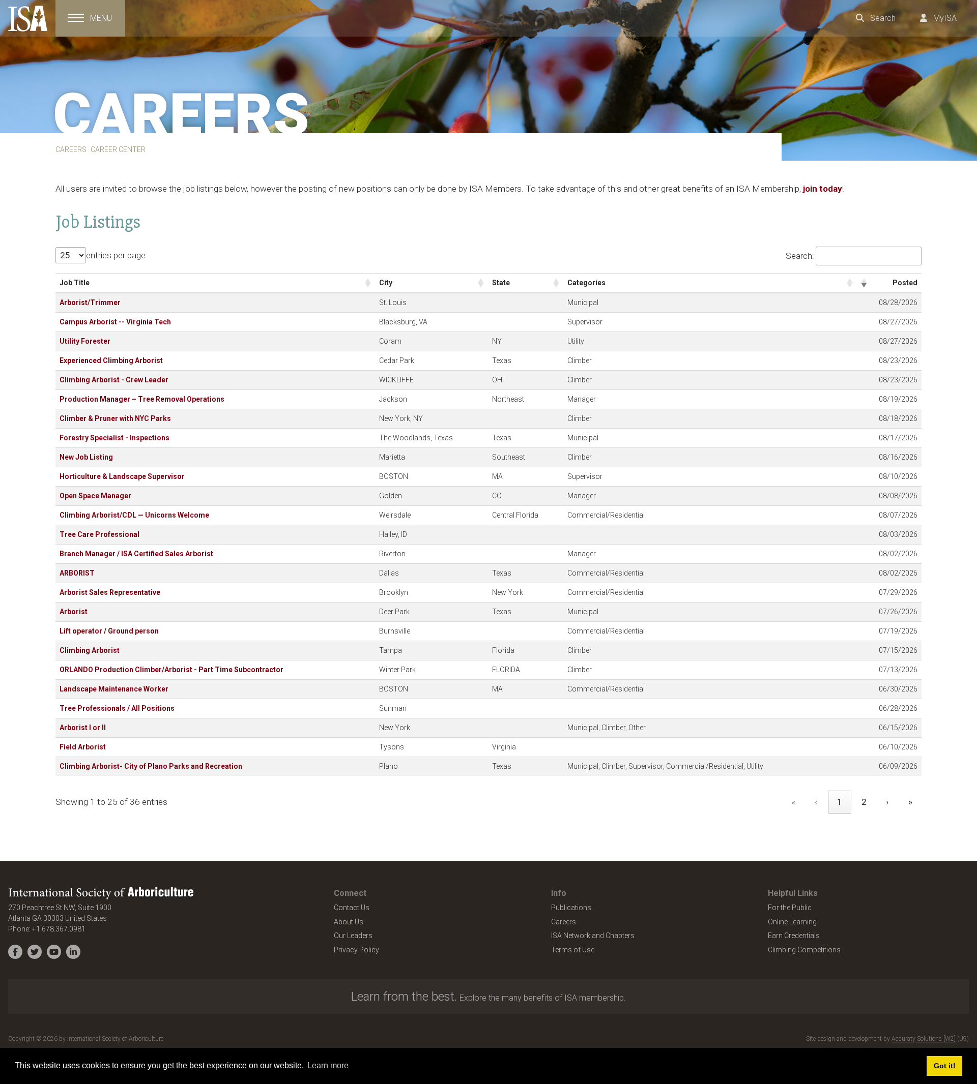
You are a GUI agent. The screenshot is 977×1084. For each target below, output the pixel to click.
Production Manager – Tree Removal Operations (142, 399)
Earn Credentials (794, 935)
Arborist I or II (83, 728)
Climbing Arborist (90, 650)
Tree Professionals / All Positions (117, 708)
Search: (800, 256)
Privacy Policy (356, 950)
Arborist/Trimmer (90, 302)
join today (822, 189)
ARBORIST (77, 573)
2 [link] (864, 802)
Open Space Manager (95, 496)
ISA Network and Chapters (593, 935)
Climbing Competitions (804, 950)
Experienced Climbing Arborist (111, 360)
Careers (563, 922)
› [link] (887, 802)
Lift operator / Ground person (109, 631)
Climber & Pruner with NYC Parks (115, 418)
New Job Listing (86, 457)
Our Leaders (353, 935)
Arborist (74, 612)
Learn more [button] (328, 1065)
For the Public (790, 908)
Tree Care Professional (99, 534)
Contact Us (351, 908)
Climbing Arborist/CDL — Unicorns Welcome (134, 515)
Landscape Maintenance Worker (114, 689)
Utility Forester (85, 341)
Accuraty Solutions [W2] (924, 1038)
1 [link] (839, 802)
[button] (368, 283)
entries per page (116, 255)
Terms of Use (572, 950)
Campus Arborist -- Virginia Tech (115, 322)
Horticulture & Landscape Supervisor (122, 476)
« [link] (793, 802)
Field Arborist (83, 747)
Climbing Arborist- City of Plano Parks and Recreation (151, 766)
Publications (571, 908)
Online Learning (792, 922)
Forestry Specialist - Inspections (114, 438)
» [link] (910, 802)
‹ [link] (816, 802)
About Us (348, 922)
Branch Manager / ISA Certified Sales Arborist (136, 554)
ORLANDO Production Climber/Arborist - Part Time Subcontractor (171, 670)
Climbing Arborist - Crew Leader (114, 380)
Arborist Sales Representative (110, 592)
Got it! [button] (945, 1066)
